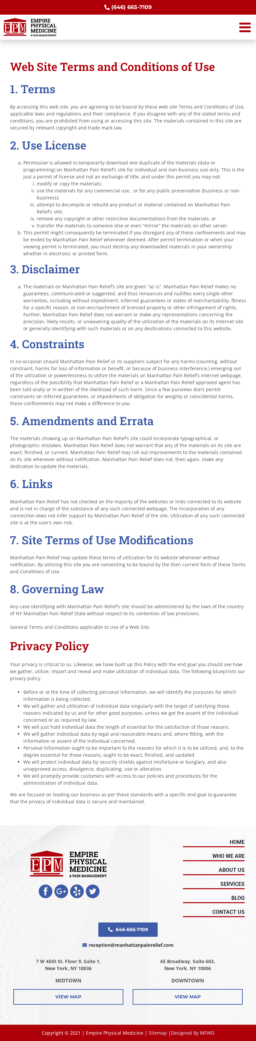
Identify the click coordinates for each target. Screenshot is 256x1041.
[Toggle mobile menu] (246, 27)
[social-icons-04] (93, 887)
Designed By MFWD (192, 1033)
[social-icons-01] (46, 887)
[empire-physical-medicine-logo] (68, 853)
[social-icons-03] (77, 887)
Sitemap (158, 1033)
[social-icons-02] (61, 887)
